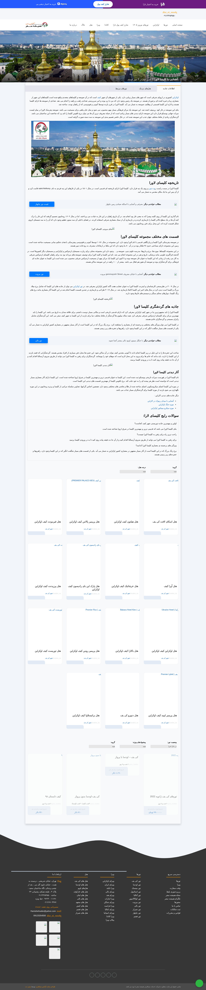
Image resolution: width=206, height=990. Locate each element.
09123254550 (39, 915)
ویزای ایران (109, 885)
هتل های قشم (82, 909)
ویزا (98, 25)
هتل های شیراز (82, 913)
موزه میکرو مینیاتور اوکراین (162, 408)
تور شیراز (137, 909)
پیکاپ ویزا (110, 920)
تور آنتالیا (137, 895)
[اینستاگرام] (108, 975)
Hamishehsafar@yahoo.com (43, 911)
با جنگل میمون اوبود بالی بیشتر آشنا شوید (126, 340)
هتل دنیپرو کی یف (129, 715)
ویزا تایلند (110, 888)
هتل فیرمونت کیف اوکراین (47, 521)
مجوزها (177, 902)
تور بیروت (39, 274)
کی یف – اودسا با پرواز (126, 757)
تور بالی (38, 340)
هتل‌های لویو (83, 888)
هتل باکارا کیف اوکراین (126, 651)
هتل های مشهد (82, 902)
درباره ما (73, 25)
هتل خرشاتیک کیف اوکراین (125, 586)
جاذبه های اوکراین (31, 80)
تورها (166, 25)
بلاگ (83, 25)
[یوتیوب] (97, 975)
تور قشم (137, 916)
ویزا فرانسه (109, 906)
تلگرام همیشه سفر (172, 899)
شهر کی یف (132, 79)
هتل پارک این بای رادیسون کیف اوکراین (83, 588)
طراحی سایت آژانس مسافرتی (45, 986)
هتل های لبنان (82, 895)
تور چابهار (137, 913)
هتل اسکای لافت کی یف (165, 521)
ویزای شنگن (109, 902)
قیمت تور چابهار (41, 204)
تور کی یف (136, 881)
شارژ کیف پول (103, 4)
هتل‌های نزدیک (145, 88)
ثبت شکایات (175, 909)
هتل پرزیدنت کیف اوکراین (48, 586)
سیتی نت (28, 986)
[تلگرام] (103, 975)
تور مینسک (136, 888)
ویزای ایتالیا (109, 909)
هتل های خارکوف (81, 892)
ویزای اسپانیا (109, 913)
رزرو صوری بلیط (173, 892)
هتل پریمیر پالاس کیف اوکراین (84, 521)
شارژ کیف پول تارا (120, 25)
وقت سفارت (175, 888)
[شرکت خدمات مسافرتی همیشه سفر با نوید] (37, 24)
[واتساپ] (92, 975)
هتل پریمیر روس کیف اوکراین (84, 651)
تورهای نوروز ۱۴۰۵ (140, 25)
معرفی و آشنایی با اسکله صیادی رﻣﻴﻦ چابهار (124, 204)
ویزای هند (110, 895)
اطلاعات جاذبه (169, 88)
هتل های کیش (82, 906)
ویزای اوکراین (108, 881)
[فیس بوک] (114, 975)
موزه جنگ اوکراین (166, 404)
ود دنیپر (152, 188)
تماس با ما (176, 906)
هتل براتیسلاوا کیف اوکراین (85, 715)
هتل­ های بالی (82, 899)
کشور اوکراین (145, 79)
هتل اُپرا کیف (170, 586)
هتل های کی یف (81, 881)
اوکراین (175, 97)
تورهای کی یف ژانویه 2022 (163, 796)
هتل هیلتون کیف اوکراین (126, 521)
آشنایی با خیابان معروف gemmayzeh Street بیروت (121, 274)
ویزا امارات (109, 899)
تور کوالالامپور (135, 899)
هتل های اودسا (82, 885)
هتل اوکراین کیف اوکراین (164, 651)
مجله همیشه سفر (173, 895)
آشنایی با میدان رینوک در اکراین (161, 401)
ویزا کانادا (110, 916)
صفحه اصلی (177, 25)
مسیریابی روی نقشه (46, 907)
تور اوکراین (78, 286)
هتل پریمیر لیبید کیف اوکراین (162, 715)
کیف (99, 97)
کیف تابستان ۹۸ (53, 796)
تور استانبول (136, 892)
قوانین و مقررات (173, 913)
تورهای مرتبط (121, 88)
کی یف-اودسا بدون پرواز (87, 796)
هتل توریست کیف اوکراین (48, 651)
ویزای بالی (110, 892)
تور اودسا (137, 885)
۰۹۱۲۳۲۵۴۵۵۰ (170, 14)
